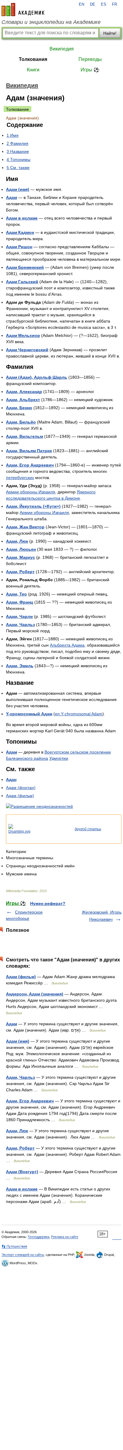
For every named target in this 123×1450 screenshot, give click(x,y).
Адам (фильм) (20, 795)
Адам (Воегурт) (22, 1171)
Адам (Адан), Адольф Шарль (36, 377)
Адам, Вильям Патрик (29, 450)
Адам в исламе (22, 218)
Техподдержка (38, 1237)
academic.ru (22, 9)
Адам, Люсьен (21, 549)
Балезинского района (27, 758)
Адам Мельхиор (23, 335)
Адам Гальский (22, 281)
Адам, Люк (17, 541)
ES (103, 4)
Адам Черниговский (27, 349)
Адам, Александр (24, 391)
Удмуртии (58, 758)
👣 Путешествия (14, 1246)
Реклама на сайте (64, 1237)
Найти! (109, 33)
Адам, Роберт (20, 571)
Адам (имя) (17, 189)
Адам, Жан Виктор (25, 526)
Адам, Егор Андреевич (30, 465)
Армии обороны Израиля (30, 492)
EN (81, 4)
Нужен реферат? (47, 903)
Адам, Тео (16, 594)
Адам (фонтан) (21, 787)
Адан (11, 779)
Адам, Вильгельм (24, 436)
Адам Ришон (19, 246)
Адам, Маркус (20, 557)
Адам (11, 197)
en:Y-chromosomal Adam (78, 713)
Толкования (33, 59)
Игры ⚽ (90, 69)
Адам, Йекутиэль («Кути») (33, 506)
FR (114, 4)
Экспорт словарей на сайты (22, 1254)
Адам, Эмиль (19, 665)
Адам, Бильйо (21, 422)
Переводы (90, 59)
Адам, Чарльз (20, 624)
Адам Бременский (25, 267)
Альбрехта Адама (67, 645)
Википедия (62, 48)
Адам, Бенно (19, 407)
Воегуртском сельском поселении (77, 752)
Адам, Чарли (19, 616)
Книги (33, 69)
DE (92, 4)
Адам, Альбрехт (23, 399)
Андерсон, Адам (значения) (34, 994)
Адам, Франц (19, 602)
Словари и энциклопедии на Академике (51, 22)
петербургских (20, 477)
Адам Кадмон (20, 232)
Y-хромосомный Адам (29, 713)
